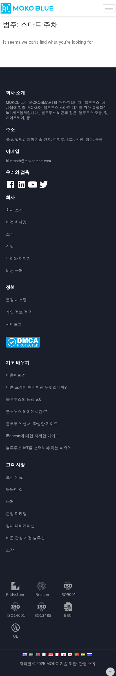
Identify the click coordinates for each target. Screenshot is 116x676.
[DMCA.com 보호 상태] (58, 343)
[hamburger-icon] (109, 8)
